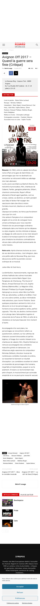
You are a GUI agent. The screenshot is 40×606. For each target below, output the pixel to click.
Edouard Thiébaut (17, 455)
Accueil (4, 50)
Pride (16, 510)
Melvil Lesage (8, 68)
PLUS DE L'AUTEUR (27, 495)
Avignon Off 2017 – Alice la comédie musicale (11, 473)
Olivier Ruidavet (19, 463)
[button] (3, 45)
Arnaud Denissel (12, 453)
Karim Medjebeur (8, 458)
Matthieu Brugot (22, 460)
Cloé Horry (6, 455)
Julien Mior (27, 455)
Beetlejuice (18, 500)
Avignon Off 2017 (24, 453)
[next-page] (7, 531)
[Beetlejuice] (7, 502)
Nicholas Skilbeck (8, 463)
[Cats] (7, 523)
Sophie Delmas (30, 463)
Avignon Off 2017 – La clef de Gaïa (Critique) (30, 473)
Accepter (20, 587)
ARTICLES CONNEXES (10, 495)
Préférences (20, 598)
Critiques (11, 50)
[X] (16, 73)
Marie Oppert (19, 458)
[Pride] (7, 513)
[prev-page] (3, 531)
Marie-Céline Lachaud (9, 460)
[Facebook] (11, 73)
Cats (16, 521)
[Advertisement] (20, 21)
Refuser (20, 592)
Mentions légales (27, 603)
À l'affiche (5, 505)
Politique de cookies (13, 603)
